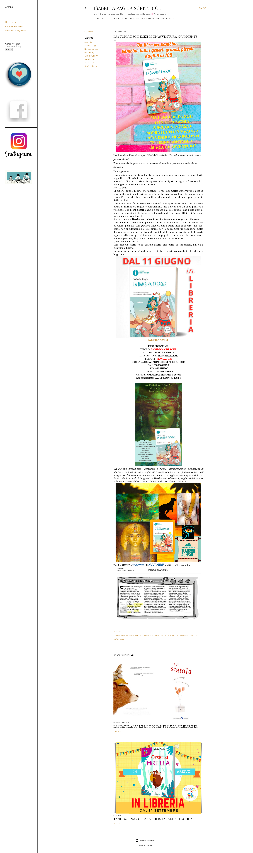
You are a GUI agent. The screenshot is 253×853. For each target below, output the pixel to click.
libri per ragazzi (91, 52)
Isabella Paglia (91, 45)
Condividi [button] (88, 31)
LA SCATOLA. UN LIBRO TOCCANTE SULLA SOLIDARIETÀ (155, 726)
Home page (100, 19)
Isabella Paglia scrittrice (127, 8)
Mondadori (89, 59)
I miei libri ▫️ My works (146, 19)
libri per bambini (91, 49)
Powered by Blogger (147, 840)
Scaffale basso (91, 66)
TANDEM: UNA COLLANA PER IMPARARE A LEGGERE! (152, 819)
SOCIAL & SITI (167, 19)
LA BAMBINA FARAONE (158, 340)
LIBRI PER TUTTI (92, 56)
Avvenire (88, 42)
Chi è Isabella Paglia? (120, 19)
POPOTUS (89, 63)
